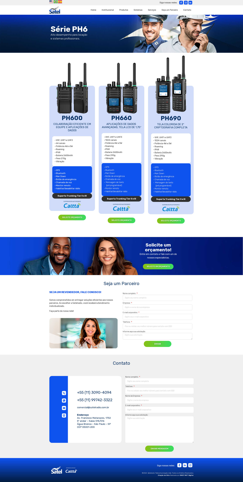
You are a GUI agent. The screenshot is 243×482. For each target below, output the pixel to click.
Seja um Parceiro (170, 10)
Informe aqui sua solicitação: (134, 331)
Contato (187, 10)
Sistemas (138, 10)
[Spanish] (60, 1)
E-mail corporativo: (130, 312)
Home (93, 10)
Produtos (123, 10)
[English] (51, 1)
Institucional (108, 10)
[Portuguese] (56, 1)
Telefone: (127, 322)
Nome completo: (129, 293)
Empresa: (127, 303)
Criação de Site (164, 475)
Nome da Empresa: (133, 396)
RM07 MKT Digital (186, 475)
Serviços (152, 10)
